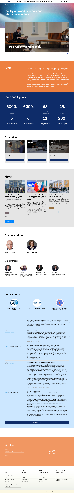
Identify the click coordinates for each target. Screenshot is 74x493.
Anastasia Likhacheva (32, 252)
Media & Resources (60, 470)
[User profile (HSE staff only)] (66, 1)
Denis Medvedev (8, 272)
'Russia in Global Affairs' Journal (37, 308)
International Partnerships (9, 479)
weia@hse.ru (7, 460)
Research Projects (42, 475)
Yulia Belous (54, 272)
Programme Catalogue (26, 474)
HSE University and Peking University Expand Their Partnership (58, 195)
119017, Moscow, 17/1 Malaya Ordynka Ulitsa (14, 451)
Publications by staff (59, 472)
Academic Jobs (41, 481)
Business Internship (25, 484)
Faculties (14, 4)
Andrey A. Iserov (23, 272)
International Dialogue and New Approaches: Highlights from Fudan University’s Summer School (13, 196)
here (42, 491)
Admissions (38, 1)
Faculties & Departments (9, 477)
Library (57, 477)
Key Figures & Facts (8, 474)
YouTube (52, 452)
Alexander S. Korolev (40, 272)
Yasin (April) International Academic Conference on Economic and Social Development (45, 483)
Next (67, 37)
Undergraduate (24, 475)
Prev (7, 37)
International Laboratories (43, 472)
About (6, 470)
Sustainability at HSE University (10, 475)
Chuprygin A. (7, 346)
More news (9, 221)
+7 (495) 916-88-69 (9, 456)
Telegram (52, 453)
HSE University (8, 4)
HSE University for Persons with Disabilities (12, 484)
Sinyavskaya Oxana (13, 363)
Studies (24, 470)
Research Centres (42, 474)
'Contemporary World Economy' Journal (14, 309)
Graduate (23, 477)
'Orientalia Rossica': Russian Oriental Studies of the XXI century (60, 309)
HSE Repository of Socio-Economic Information (62, 480)
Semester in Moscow (25, 482)
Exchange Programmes (25, 479)
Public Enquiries (7, 486)
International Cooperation (47, 1)
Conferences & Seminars (43, 479)
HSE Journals (58, 474)
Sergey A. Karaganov (10, 252)
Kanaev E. (6, 392)
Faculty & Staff (7, 481)
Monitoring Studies (42, 477)
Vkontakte (53, 450)
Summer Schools (25, 481)
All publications (37, 422)
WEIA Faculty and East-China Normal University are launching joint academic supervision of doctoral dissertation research (36, 197)
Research (41, 470)
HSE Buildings (7, 482)
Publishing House (59, 475)
